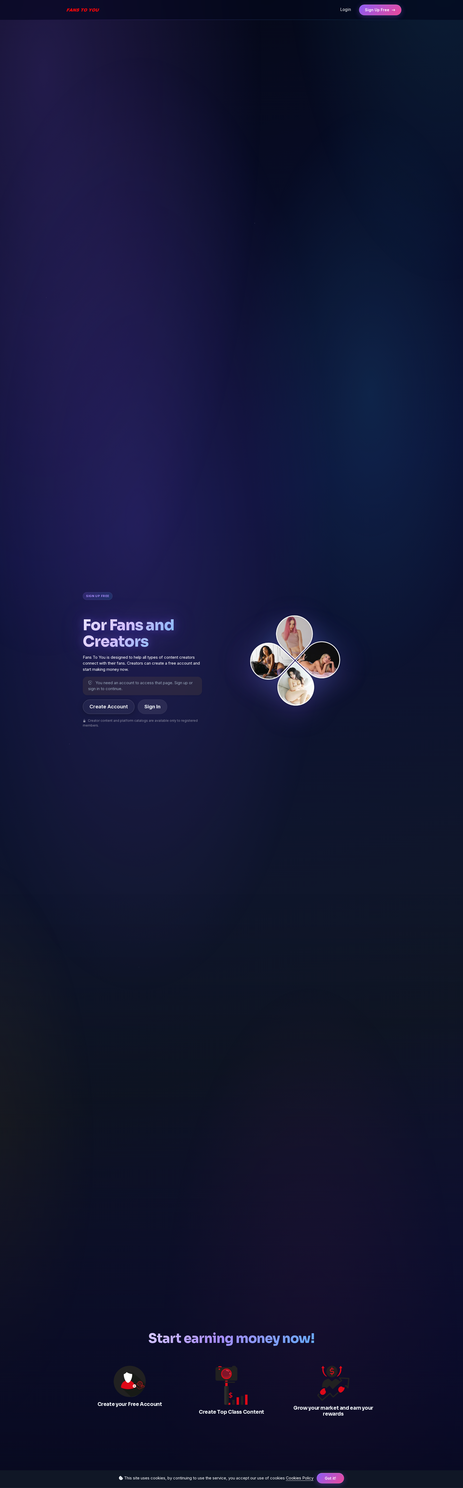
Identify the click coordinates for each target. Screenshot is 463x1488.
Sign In (152, 707)
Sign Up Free (377, 10)
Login (345, 9)
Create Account (108, 707)
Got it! (330, 1478)
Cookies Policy (299, 1477)
